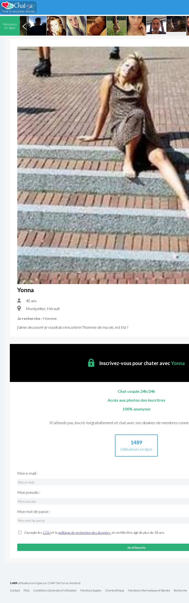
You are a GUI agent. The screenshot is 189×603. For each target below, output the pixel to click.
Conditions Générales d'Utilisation (55, 590)
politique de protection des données (84, 532)
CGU (46, 532)
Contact (15, 590)
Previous (24, 26)
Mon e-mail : (27, 473)
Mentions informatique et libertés (149, 590)
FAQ (27, 590)
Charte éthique (114, 590)
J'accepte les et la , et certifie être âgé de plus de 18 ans (94, 532)
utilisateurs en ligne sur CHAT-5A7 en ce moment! (45, 583)
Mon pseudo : (28, 492)
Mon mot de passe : (33, 511)
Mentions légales (90, 590)
